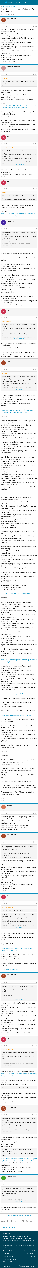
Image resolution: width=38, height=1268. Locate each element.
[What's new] (32, 2)
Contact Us (32, 1253)
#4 (36, 189)
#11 (36, 982)
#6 (36, 317)
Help (4, 1247)
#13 (36, 1114)
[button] (2, 2)
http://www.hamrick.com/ (10, 969)
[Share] (33, 26)
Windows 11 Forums (9, 1262)
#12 (36, 1045)
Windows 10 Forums (9, 1259)
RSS (34, 1256)
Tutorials (6, 1253)
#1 (36, 26)
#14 (36, 1184)
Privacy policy (29, 1245)
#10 (36, 903)
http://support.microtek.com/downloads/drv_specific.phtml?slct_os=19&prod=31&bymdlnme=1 (19, 1160)
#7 (36, 369)
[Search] (36, 2)
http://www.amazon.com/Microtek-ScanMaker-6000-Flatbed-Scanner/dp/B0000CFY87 (17, 411)
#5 (36, 228)
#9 (36, 842)
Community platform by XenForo (17, 1266)
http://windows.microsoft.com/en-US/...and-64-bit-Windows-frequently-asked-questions (18, 106)
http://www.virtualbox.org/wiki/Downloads (16, 715)
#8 (36, 813)
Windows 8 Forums (9, 1256)
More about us (7, 1245)
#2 (36, 74)
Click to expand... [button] (19, 164)
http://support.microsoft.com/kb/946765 (15, 593)
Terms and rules (19, 1245)
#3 (36, 144)
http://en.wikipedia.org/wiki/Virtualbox (14, 694)
